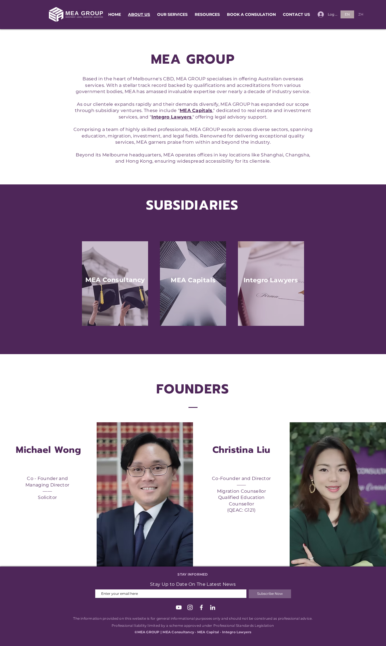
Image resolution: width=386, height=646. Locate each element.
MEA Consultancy (115, 280)
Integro (257, 280)
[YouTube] (178, 607)
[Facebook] (201, 607)
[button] (172, 14)
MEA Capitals (193, 280)
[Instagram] (190, 607)
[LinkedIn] (212, 607)
